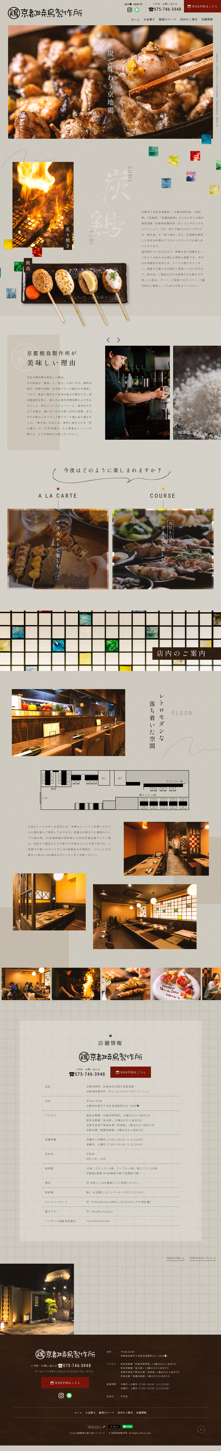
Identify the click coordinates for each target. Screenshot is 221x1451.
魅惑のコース (167, 19)
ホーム (135, 19)
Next (118, 340)
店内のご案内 (189, 19)
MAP (127, 4)
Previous (108, 340)
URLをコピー (94, 1426)
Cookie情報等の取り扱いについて (87, 1432)
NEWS (136, 4)
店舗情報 (207, 19)
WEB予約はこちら (205, 6)
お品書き (149, 19)
